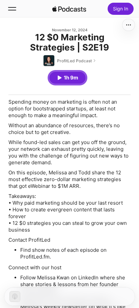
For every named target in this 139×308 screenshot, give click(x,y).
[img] (69, 8)
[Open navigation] (12, 8)
